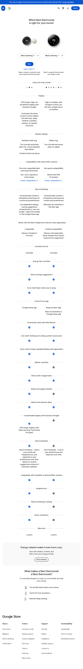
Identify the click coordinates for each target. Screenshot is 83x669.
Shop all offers (68, 2)
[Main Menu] (3, 8)
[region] (41, 554)
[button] (58, 8)
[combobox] (29, 55)
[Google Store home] (9, 8)
